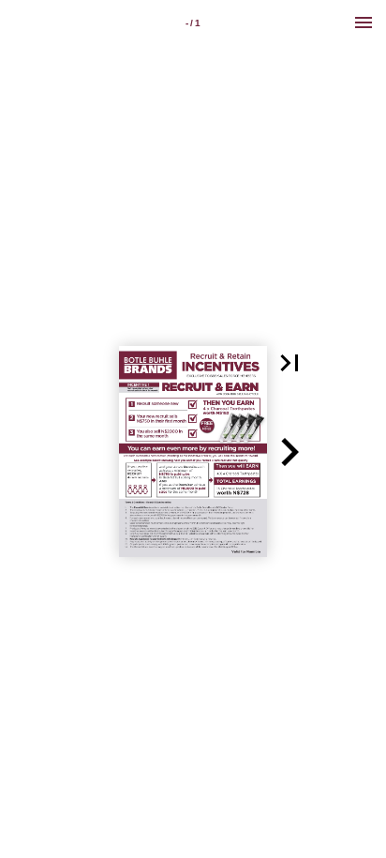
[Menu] (363, 22)
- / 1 (193, 23)
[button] (289, 363)
